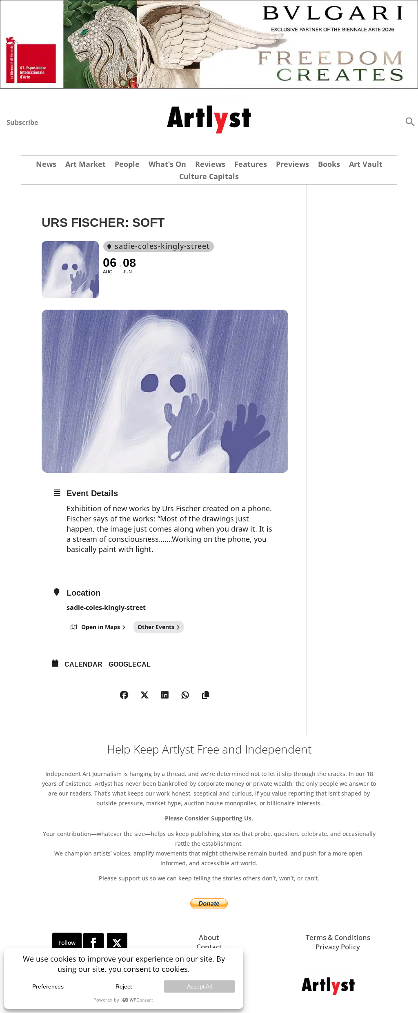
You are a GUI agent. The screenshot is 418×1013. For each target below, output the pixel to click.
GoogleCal (130, 664)
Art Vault (365, 165)
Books (329, 165)
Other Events (156, 627)
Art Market (85, 165)
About (209, 937)
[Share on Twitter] (144, 695)
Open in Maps (100, 627)
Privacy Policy (338, 946)
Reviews (210, 165)
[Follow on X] (117, 943)
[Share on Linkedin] (165, 695)
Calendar (83, 664)
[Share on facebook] (124, 695)
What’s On (167, 165)
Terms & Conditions (338, 937)
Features (250, 165)
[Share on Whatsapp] (185, 695)
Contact (209, 946)
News (46, 165)
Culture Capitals (209, 177)
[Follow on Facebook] (93, 943)
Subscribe (22, 122)
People (127, 165)
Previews (292, 165)
